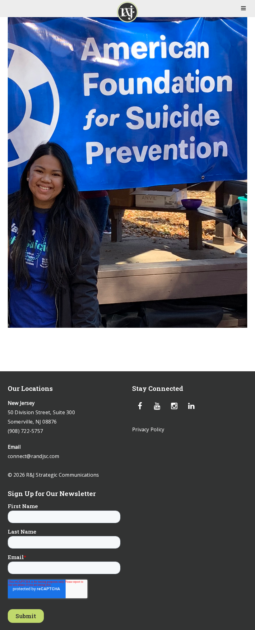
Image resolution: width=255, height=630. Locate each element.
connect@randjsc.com (33, 456)
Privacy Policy (148, 429)
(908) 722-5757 (25, 431)
